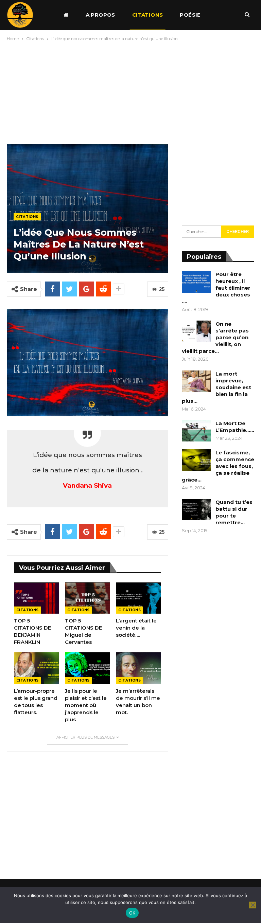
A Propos (100, 15)
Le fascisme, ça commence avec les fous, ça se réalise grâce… (218, 466)
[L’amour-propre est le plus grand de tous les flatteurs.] (36, 668)
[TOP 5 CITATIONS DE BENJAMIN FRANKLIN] (36, 598)
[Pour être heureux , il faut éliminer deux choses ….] (196, 282)
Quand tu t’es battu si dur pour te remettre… (234, 512)
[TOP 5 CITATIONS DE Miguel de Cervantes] (87, 598)
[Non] (252, 905)
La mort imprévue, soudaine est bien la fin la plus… (216, 387)
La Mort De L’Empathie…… (234, 426)
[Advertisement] (130, 91)
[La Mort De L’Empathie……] (196, 431)
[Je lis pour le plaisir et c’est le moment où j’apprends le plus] (87, 668)
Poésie (190, 15)
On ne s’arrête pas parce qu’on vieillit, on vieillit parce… (215, 337)
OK (132, 913)
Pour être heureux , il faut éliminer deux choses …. (216, 288)
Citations (147, 15)
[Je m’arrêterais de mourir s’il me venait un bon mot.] (138, 668)
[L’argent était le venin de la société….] (138, 598)
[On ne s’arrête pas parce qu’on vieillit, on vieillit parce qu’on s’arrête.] (196, 331)
